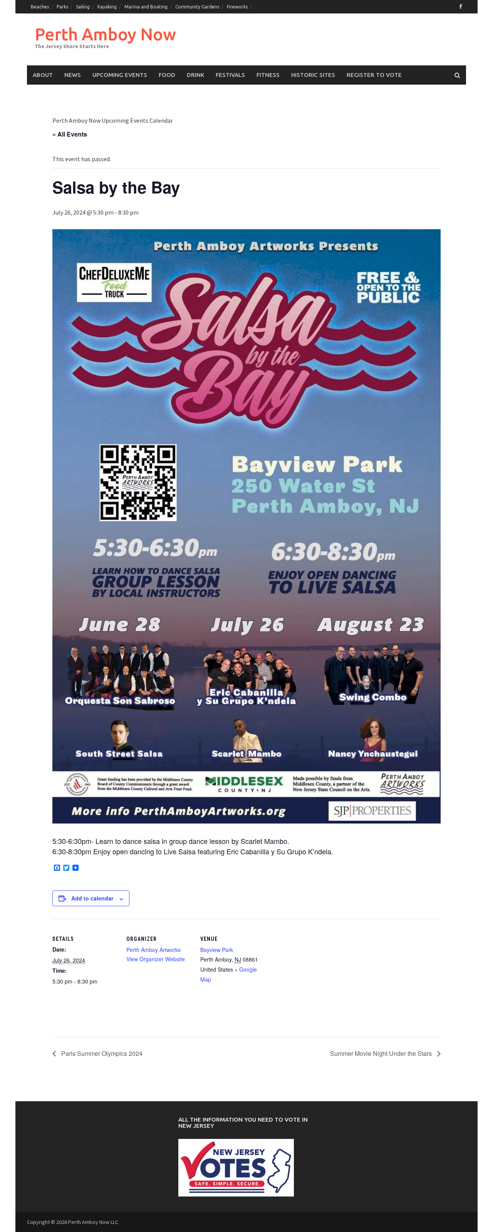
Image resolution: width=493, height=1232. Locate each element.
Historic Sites (313, 75)
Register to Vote (374, 75)
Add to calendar (92, 898)
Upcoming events (119, 75)
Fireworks (237, 6)
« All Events (69, 134)
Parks (62, 6)
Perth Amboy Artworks (153, 950)
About (43, 75)
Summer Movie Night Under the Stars (381, 1053)
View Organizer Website (155, 959)
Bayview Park (216, 950)
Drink (195, 75)
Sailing (83, 6)
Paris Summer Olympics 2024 (101, 1053)
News (72, 75)
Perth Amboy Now (105, 34)
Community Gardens (197, 6)
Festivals (230, 75)
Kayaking (107, 6)
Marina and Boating (146, 6)
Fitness (268, 75)
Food (167, 75)
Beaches (40, 6)
